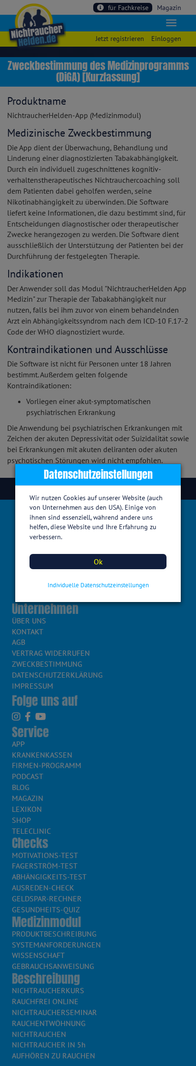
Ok (98, 561)
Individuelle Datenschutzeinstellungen (98, 585)
